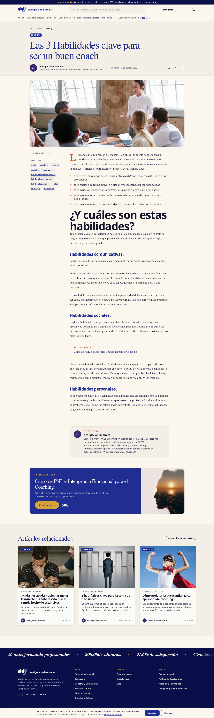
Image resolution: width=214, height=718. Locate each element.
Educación (51, 17)
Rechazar (168, 713)
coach (33, 165)
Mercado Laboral (91, 17)
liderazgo (35, 188)
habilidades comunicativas (43, 174)
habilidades (48, 170)
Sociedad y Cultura (127, 17)
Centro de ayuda (167, 674)
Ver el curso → (47, 505)
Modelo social (123, 679)
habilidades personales (41, 179)
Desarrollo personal (36, 17)
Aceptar (152, 713)
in (175, 68)
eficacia (55, 165)
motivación (49, 188)
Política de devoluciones (170, 679)
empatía (35, 170)
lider (56, 184)
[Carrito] (193, 9)
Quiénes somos (124, 674)
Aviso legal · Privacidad (170, 683)
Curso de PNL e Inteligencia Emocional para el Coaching (105, 351)
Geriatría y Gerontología (70, 17)
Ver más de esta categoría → (181, 538)
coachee (44, 165)
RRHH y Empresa (109, 17)
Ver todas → (144, 18)
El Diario (39, 28)
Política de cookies (113, 714)
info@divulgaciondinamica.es (173, 688)
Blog (119, 683)
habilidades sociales (40, 184)
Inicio (32, 28)
